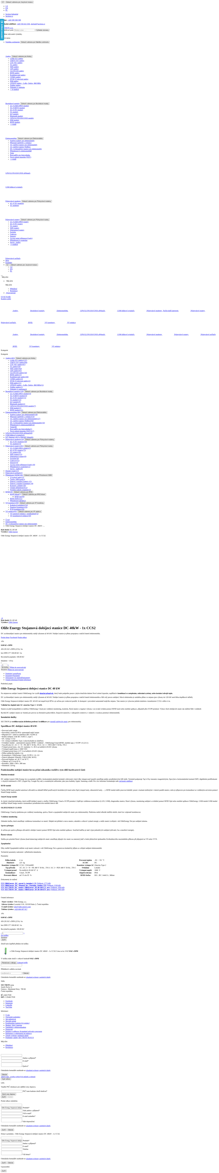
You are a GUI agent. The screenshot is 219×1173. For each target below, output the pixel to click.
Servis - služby (15, 242)
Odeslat (26, 973)
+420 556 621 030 (23, 24)
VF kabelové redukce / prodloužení (24, 514)
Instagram (9, 1003)
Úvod (7, 520)
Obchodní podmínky (12, 1017)
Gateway (13, 234)
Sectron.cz (9, 16)
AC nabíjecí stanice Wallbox (20, 147)
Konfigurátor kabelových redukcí (17, 1023)
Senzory (13, 236)
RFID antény (15, 73)
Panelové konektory (18, 507)
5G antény (14, 65)
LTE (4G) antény (16, 63)
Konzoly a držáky (18, 486)
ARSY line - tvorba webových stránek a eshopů (18, 1077)
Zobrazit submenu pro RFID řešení (33, 494)
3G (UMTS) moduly (17, 108)
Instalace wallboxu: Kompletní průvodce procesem (23, 1031)
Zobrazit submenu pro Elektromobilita (30, 138)
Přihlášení (13, 289)
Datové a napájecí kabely (21, 481)
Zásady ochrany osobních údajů (16, 1035)
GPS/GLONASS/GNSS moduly (22, 118)
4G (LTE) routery (16, 224)
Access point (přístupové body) (21, 238)
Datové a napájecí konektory (21, 484)
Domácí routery (12, 471)
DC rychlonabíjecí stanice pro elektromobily (26, 149)
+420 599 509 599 (14, 20)
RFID (9, 492)
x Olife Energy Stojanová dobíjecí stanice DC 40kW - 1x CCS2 (39, 951)
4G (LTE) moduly (16, 110)
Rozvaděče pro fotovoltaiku (20, 155)
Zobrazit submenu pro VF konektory (32, 503)
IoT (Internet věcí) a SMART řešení (19, 437)
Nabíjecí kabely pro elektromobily (22, 141)
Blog (7, 260)
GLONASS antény (17, 71)
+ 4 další (13, 124)
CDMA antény (15, 77)
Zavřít (4, 940)
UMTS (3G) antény (17, 61)
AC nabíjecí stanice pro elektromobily (23, 145)
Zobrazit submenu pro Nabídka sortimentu (35, 42)
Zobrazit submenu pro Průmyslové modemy (36, 201)
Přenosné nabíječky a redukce (20, 143)
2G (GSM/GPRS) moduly (19, 106)
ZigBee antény (15, 85)
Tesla (12, 153)
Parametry (12, 676)
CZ (3, 2)
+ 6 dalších (14, 244)
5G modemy (14, 205)
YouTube (8, 1007)
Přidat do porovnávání (18, 667)
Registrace (14, 291)
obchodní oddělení (125, 781)
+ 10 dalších (14, 89)
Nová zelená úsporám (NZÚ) (20, 157)
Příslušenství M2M (14, 475)
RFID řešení (15, 494)
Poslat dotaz (5, 637)
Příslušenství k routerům (18, 240)
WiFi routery (14, 228)
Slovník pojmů (10, 1021)
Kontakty (8, 263)
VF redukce (11, 511)
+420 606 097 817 (20, 909)
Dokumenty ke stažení (17, 678)
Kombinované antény (18, 75)
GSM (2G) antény (16, 59)
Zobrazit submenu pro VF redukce (29, 511)
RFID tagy (19, 497)
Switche (13, 232)
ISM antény (14, 81)
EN (6, 8)
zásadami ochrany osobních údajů (38, 977)
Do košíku (5, 667)
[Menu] (2, 275)
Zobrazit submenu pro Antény (22, 56)
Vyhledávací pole (7, 30)
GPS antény (14, 69)
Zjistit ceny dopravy (8, 1094)
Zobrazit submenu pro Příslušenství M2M (38, 475)
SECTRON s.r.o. (7, 28)
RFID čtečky (16, 499)
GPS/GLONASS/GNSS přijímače (17, 173)
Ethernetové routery (17, 230)
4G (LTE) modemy (17, 203)
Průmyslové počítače (12, 258)
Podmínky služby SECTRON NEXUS (19, 1038)
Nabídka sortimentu (12, 42)
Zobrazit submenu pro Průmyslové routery (35, 220)
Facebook (13, 637)
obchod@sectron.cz (38, 24)
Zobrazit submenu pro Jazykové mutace (19, 2)
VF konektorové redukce (20, 516)
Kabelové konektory (19, 505)
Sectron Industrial (11, 14)
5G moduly (14, 112)
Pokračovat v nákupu (9, 963)
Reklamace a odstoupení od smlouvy (18, 1033)
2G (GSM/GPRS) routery (19, 222)
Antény (8, 56)
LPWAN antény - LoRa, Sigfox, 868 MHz (25, 83)
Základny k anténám (17, 87)
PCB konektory (17, 509)
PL (6, 10)
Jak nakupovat (10, 1019)
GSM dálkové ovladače (13, 187)
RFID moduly (15, 122)
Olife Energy (13, 532)
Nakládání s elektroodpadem (15, 1027)
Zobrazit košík (22, 963)
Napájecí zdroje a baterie (20, 490)
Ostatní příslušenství (18, 488)
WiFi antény (14, 67)
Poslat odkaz (22, 637)
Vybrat (10, 1097)
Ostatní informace (18, 680)
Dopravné (9, 1029)
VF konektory (12, 503)
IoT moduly (14, 114)
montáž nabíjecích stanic (59, 722)
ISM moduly (14, 120)
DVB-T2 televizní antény (19, 79)
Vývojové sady (17, 477)
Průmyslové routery (12, 220)
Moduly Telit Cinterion (13, 1025)
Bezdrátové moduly (12, 103)
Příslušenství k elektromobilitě (21, 151)
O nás (7, 1015)
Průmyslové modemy (13, 201)
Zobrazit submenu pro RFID (23, 492)
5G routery (14, 226)
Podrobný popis (13, 674)
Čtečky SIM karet (17, 479)
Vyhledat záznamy (42, 30)
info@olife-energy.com (22, 907)
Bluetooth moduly (16, 116)
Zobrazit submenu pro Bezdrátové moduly (35, 103)
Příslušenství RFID (18, 501)
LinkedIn (8, 1005)
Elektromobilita (11, 138)
